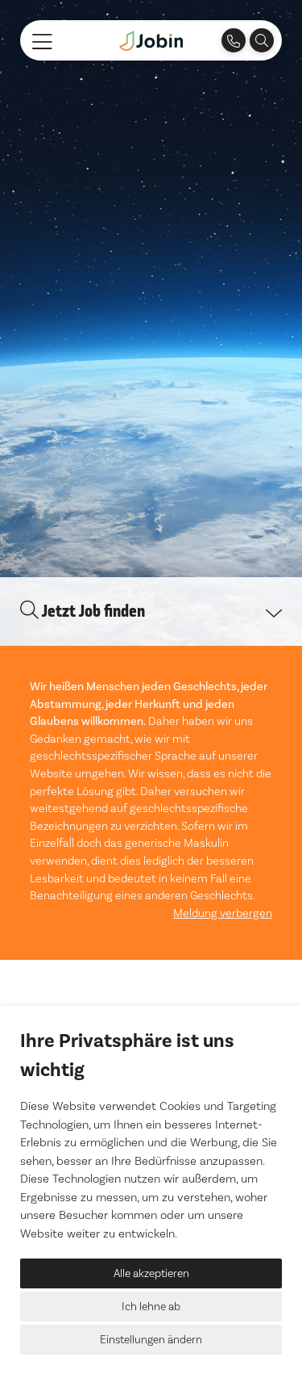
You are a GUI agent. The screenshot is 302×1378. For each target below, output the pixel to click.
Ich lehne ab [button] (151, 1306)
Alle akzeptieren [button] (151, 1273)
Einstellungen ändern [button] (151, 1339)
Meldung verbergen (222, 913)
